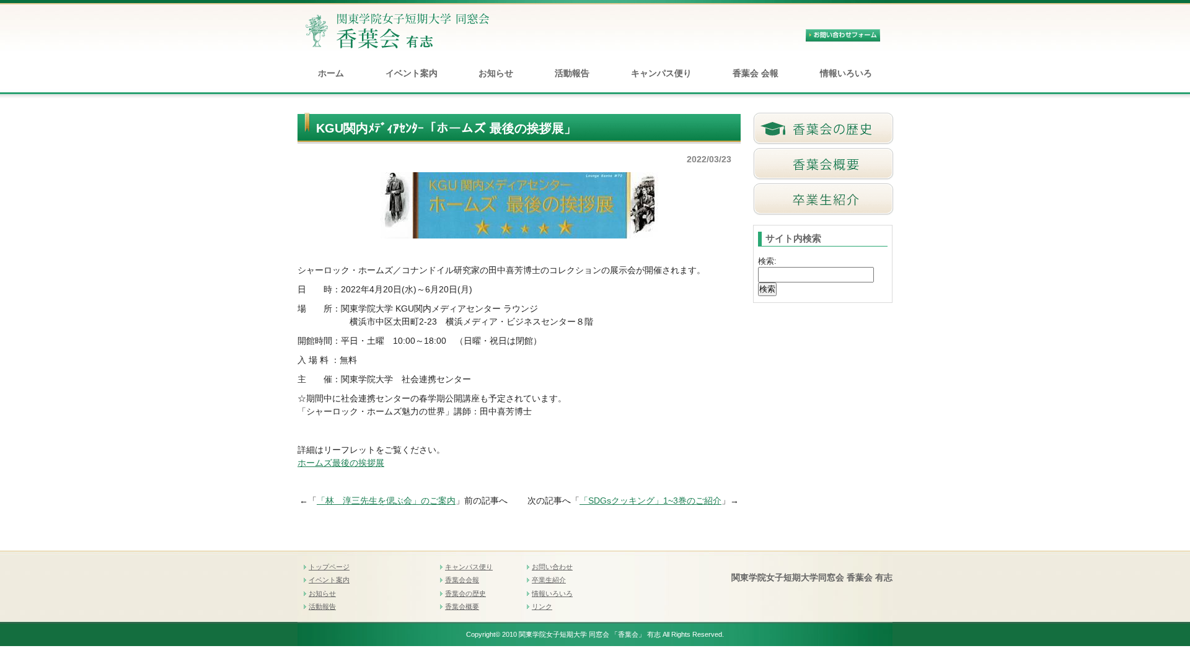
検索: (767, 261)
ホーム (331, 73)
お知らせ (495, 73)
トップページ (329, 567)
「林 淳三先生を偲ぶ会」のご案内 (386, 500)
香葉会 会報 (755, 73)
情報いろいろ (846, 73)
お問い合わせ (552, 567)
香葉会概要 (462, 606)
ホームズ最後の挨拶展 (341, 463)
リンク (542, 606)
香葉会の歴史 (465, 593)
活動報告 (572, 73)
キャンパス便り (661, 73)
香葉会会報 (462, 580)
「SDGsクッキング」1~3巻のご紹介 (650, 500)
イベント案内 (412, 73)
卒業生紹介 (549, 580)
